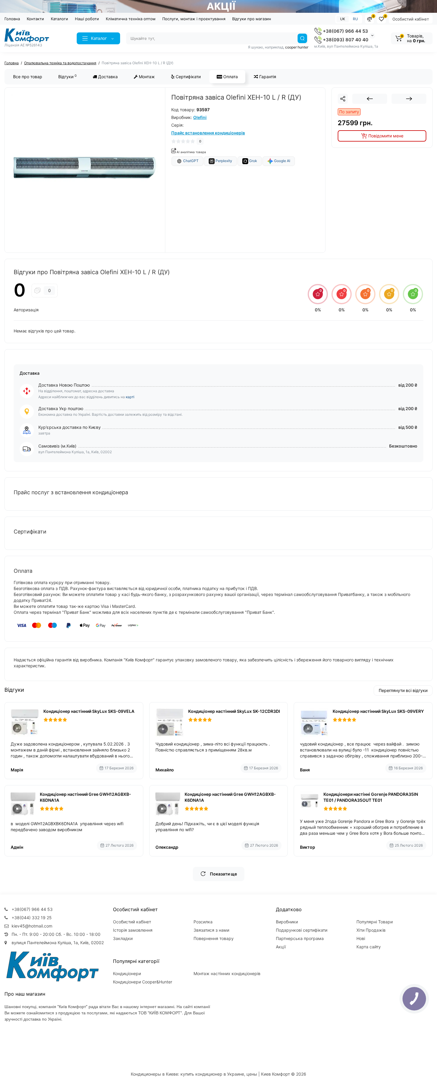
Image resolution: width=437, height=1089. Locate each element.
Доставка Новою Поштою (64, 384)
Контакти (35, 18)
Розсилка (203, 921)
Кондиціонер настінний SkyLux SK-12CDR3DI (234, 711)
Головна (12, 18)
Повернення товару (214, 938)
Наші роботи (87, 18)
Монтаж (146, 76)
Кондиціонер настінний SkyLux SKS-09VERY (378, 711)
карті (130, 397)
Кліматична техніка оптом (130, 18)
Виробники (287, 921)
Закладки (123, 938)
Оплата (230, 76)
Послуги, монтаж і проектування (193, 18)
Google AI (281, 161)
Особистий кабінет (410, 19)
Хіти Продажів (371, 930)
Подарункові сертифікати (301, 930)
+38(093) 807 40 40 (345, 40)
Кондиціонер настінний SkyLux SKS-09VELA (88, 711)
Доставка (107, 76)
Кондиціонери (127, 973)
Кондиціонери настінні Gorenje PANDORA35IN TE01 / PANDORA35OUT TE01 (370, 797)
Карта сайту (368, 946)
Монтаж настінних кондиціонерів (227, 973)
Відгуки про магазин (251, 18)
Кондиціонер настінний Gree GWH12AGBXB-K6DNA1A (85, 797)
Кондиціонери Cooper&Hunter (142, 981)
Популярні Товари (374, 921)
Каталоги (59, 18)
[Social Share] (343, 99)
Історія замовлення (133, 930)
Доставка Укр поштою (60, 408)
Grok (252, 161)
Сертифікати (188, 76)
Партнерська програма (300, 938)
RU (355, 19)
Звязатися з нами (211, 930)
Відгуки (67, 76)
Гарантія (267, 76)
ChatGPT (190, 161)
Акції (281, 946)
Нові (360, 938)
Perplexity (223, 161)
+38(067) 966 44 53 (345, 31)
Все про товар (27, 76)
